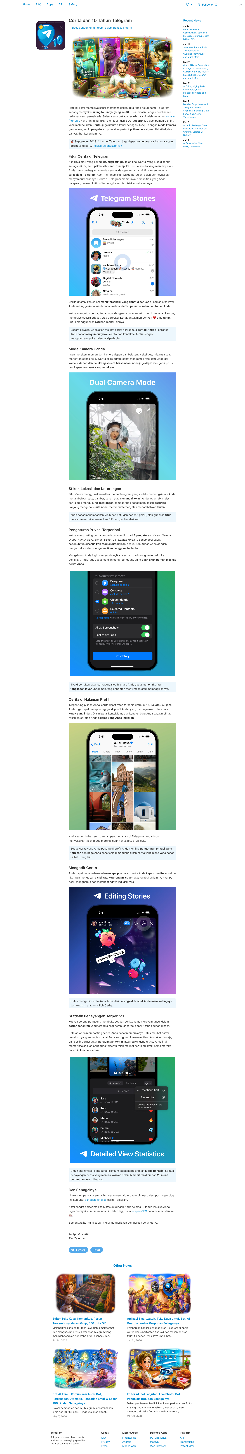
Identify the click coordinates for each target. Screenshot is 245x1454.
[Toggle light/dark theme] (240, 4)
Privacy (105, 1441)
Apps (50, 4)
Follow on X (209, 4)
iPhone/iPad (129, 1437)
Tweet (96, 1249)
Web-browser (158, 1445)
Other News (122, 1265)
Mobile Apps (130, 1432)
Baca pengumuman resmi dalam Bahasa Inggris (102, 27)
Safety (73, 4)
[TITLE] (122, 426)
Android (126, 1441)
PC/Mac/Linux (158, 1437)
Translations (187, 1441)
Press (104, 1445)
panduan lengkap (96, 1199)
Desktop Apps (158, 1432)
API (61, 4)
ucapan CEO (139, 1211)
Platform (185, 1432)
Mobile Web (129, 1445)
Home (26, 4)
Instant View (187, 1445)
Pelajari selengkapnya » (107, 145)
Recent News (192, 20)
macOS (154, 1441)
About (105, 1432)
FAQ (38, 4)
